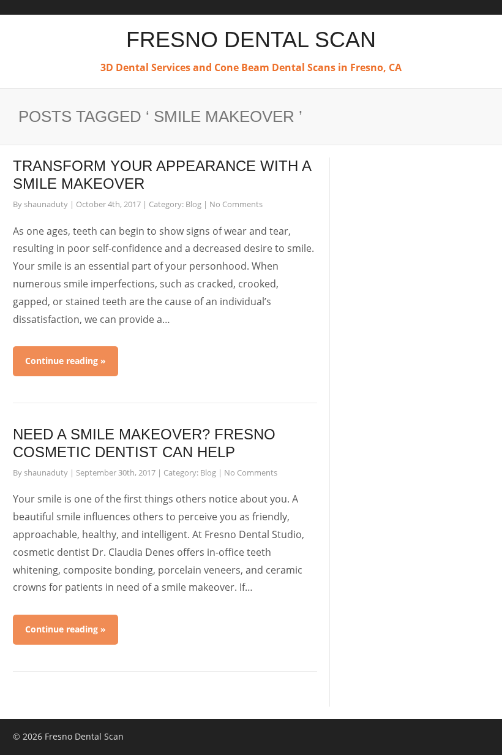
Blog (193, 204)
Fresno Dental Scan (251, 39)
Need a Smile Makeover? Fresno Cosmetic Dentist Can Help (144, 443)
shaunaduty (46, 204)
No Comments (236, 204)
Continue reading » (65, 360)
